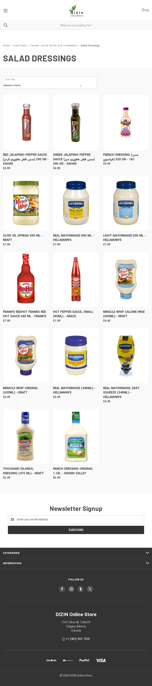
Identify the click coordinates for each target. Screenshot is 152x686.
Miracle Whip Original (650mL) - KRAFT (20, 390)
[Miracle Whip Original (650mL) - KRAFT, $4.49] (26, 355)
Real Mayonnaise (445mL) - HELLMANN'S (74, 390)
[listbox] (43, 86)
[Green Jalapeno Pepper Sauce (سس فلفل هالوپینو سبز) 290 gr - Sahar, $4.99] (76, 122)
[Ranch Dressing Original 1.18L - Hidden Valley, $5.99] (76, 436)
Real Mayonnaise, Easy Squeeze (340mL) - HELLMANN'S (121, 393)
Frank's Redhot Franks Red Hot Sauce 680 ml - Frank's (24, 314)
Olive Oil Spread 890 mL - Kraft (23, 238)
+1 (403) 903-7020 (78, 639)
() (147, 10)
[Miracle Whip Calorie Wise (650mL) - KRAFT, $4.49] (126, 279)
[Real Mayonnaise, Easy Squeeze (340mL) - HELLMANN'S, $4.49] (126, 355)
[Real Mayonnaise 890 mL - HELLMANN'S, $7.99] (76, 203)
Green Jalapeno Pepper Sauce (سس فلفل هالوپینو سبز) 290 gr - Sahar (74, 159)
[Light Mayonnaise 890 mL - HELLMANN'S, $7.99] (126, 203)
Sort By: (10, 79)
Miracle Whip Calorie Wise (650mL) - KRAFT (124, 314)
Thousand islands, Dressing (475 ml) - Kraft (23, 471)
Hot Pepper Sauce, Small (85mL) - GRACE (73, 314)
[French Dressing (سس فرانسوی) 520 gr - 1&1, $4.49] (126, 122)
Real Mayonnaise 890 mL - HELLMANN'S (73, 238)
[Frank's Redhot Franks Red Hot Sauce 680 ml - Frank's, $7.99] (26, 279)
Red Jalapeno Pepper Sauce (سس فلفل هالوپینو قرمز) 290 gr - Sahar (25, 159)
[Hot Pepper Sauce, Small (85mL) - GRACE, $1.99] (76, 279)
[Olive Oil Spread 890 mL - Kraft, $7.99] (26, 203)
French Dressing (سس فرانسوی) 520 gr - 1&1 (120, 157)
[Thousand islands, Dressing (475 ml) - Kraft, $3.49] (26, 436)
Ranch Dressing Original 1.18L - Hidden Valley (73, 471)
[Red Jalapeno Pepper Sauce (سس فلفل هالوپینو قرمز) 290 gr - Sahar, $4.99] (26, 122)
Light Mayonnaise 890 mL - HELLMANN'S (124, 238)
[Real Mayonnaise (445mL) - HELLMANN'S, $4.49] (76, 355)
